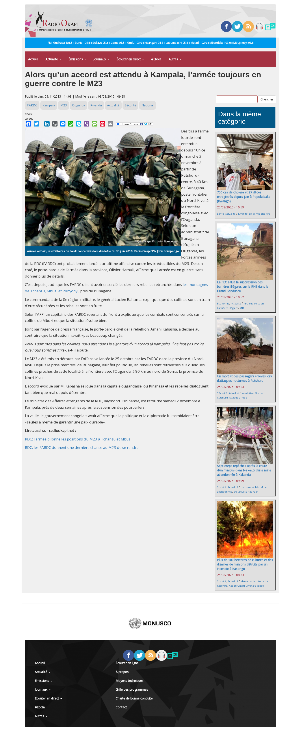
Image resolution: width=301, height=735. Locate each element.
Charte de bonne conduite (134, 698)
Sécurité (130, 105)
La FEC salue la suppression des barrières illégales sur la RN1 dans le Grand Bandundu (242, 286)
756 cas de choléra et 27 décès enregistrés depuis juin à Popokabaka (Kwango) (243, 196)
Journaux (100, 59)
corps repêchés (250, 487)
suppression (256, 303)
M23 (63, 105)
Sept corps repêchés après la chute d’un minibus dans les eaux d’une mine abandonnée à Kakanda (244, 470)
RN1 (242, 308)
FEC (246, 303)
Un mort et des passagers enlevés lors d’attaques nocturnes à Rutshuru (244, 378)
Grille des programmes (132, 689)
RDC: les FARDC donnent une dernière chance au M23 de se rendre (82, 447)
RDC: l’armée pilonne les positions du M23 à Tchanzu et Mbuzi (78, 439)
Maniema (246, 581)
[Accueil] (65, 21)
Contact (121, 707)
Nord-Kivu (248, 393)
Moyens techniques (129, 680)
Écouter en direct (129, 59)
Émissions (76, 59)
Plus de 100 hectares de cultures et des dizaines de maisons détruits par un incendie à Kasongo (245, 564)
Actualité (52, 59)
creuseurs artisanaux (246, 491)
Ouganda (78, 105)
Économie (223, 303)
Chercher (266, 99)
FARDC (32, 105)
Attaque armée (238, 397)
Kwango (243, 213)
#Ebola (156, 59)
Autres (174, 59)
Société (221, 487)
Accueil (33, 59)
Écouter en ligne (127, 663)
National (147, 105)
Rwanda (96, 105)
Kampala (49, 105)
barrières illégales (227, 308)
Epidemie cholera (259, 213)
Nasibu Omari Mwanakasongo (246, 585)
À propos (122, 672)
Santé (220, 213)
